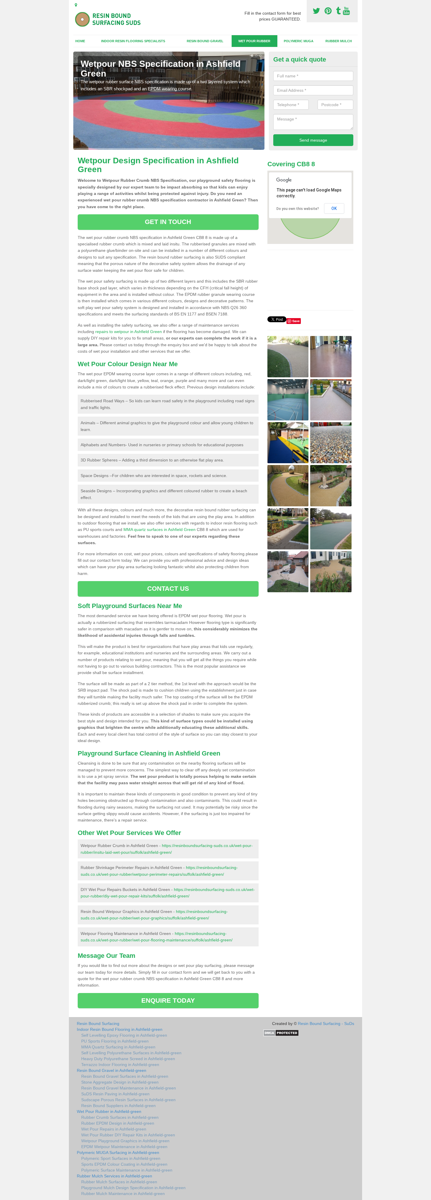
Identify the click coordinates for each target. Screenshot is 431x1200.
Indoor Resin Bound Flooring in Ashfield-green (119, 1029)
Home (80, 41)
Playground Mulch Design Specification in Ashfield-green (133, 1187)
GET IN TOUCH (168, 221)
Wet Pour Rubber (254, 41)
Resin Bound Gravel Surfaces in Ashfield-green (124, 1076)
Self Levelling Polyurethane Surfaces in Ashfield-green (131, 1052)
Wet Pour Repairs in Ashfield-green (113, 1129)
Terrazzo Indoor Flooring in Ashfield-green (120, 1064)
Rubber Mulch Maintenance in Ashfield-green (123, 1193)
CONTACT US (168, 588)
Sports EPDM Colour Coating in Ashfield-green (124, 1164)
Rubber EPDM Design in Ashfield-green (117, 1123)
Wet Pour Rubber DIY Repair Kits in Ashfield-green (128, 1135)
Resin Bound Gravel (205, 41)
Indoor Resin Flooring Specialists (133, 41)
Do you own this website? (297, 209)
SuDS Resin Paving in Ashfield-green (115, 1094)
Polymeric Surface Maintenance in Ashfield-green (126, 1170)
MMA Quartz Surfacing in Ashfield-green (118, 1047)
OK (334, 208)
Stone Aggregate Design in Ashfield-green (120, 1082)
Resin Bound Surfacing (98, 1023)
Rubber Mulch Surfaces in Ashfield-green (119, 1181)
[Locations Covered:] (76, 5)
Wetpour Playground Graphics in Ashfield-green (125, 1140)
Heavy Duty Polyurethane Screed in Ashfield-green (128, 1058)
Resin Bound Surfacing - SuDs (326, 1023)
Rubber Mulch (338, 41)
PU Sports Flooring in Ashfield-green (115, 1041)
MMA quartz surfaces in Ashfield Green (159, 529)
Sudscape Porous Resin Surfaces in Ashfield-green (128, 1099)
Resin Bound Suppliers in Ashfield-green (118, 1105)
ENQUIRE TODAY (168, 1000)
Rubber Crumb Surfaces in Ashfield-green (120, 1117)
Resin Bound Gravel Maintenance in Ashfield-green (128, 1088)
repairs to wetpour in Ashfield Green (128, 331)
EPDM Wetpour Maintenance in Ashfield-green (124, 1146)
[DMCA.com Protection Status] (281, 1032)
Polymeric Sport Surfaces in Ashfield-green (120, 1158)
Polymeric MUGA (298, 41)
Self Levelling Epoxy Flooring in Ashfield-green (124, 1035)
